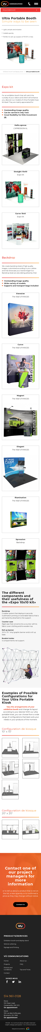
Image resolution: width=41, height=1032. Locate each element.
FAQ (21, 964)
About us (23, 961)
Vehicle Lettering (10, 944)
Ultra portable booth (9, 10)
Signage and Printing (11, 947)
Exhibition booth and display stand (13, 71)
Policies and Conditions (8, 968)
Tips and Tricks (25, 969)
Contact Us (20, 904)
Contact (7, 973)
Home (6, 961)
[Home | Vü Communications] (12, 4)
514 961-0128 (12, 996)
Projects (7, 964)
